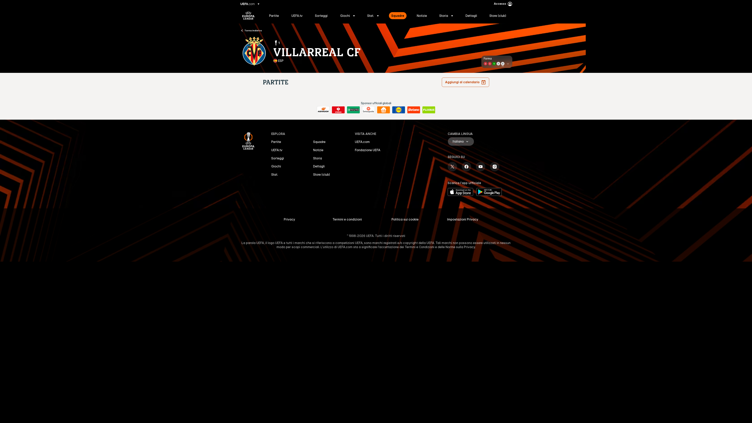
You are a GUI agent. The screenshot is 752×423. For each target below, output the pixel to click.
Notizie (318, 150)
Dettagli (319, 166)
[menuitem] (275, 15)
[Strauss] (338, 109)
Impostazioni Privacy (462, 219)
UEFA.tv (276, 150)
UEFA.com (362, 142)
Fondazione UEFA (367, 150)
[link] (274, 15)
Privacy (289, 219)
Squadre (319, 142)
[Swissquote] (368, 109)
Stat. (274, 174)
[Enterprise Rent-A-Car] (353, 109)
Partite (276, 142)
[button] (347, 15)
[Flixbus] (428, 109)
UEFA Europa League (248, 16)
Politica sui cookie (404, 219)
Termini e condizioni (347, 219)
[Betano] (413, 109)
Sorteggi (277, 158)
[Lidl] (398, 109)
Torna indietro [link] (253, 30)
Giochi (276, 166)
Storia (317, 158)
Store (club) (321, 174)
